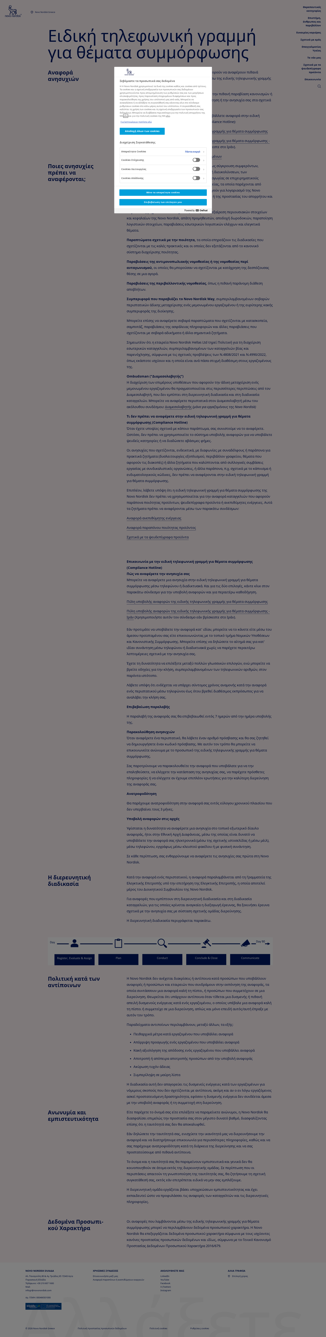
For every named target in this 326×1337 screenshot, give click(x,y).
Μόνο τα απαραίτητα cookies (163, 192)
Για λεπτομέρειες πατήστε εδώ (136, 121)
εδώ (126, 115)
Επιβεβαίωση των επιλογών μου (163, 202)
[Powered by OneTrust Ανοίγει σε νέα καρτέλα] (197, 211)
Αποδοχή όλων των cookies (142, 131)
